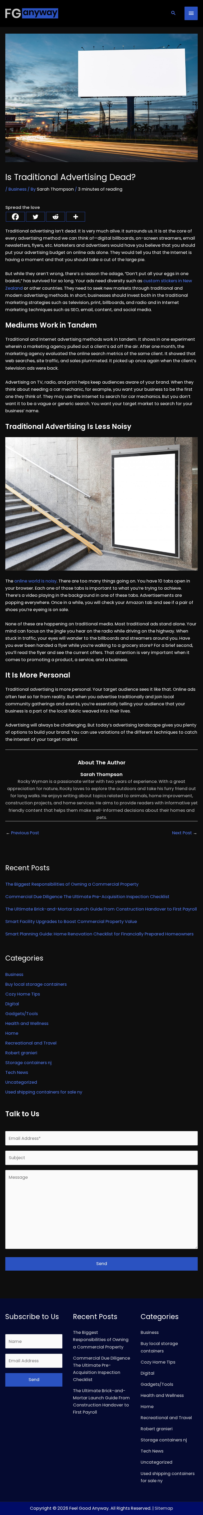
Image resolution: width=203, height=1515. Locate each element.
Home (11, 1033)
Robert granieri (21, 1053)
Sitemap (164, 1508)
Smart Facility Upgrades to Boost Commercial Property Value (71, 921)
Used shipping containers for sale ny (43, 1092)
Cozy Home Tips (22, 994)
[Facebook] (15, 217)
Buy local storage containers (36, 984)
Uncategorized (21, 1082)
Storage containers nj (28, 1063)
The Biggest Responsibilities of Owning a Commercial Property (72, 884)
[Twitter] (35, 217)
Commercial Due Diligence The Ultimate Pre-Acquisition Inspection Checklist (87, 897)
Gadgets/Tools (21, 1014)
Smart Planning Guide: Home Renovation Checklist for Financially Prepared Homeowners (99, 934)
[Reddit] (55, 217)
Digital (12, 1004)
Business (17, 189)
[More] (75, 217)
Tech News (16, 1072)
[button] (173, 13)
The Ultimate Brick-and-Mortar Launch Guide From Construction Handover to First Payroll (101, 909)
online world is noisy (35, 581)
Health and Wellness (26, 1023)
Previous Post (22, 833)
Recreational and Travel (31, 1043)
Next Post (184, 833)
